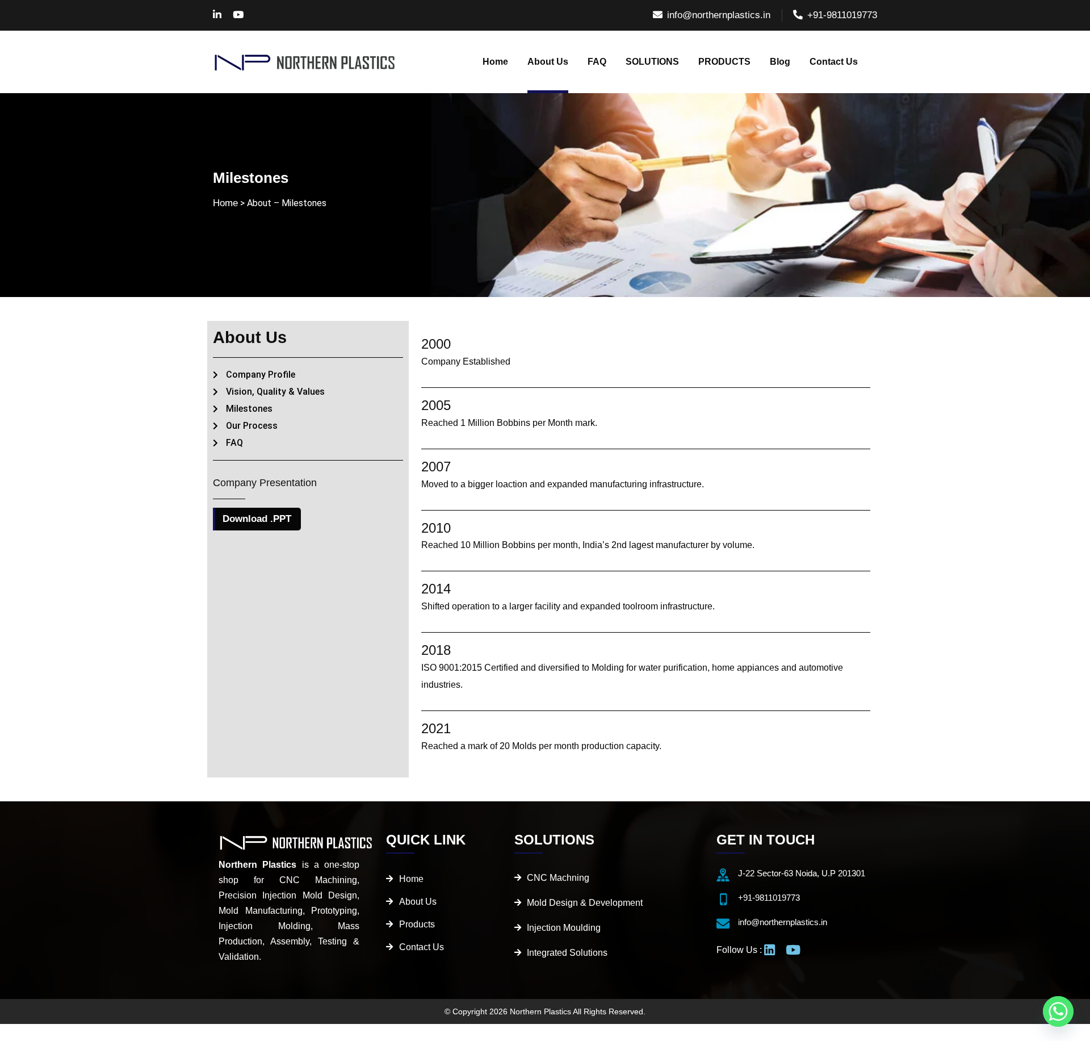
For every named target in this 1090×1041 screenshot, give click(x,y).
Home (225, 203)
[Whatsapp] (1058, 1011)
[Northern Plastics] (305, 62)
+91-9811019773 (842, 15)
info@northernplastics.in (718, 15)
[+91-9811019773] (723, 899)
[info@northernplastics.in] (723, 923)
